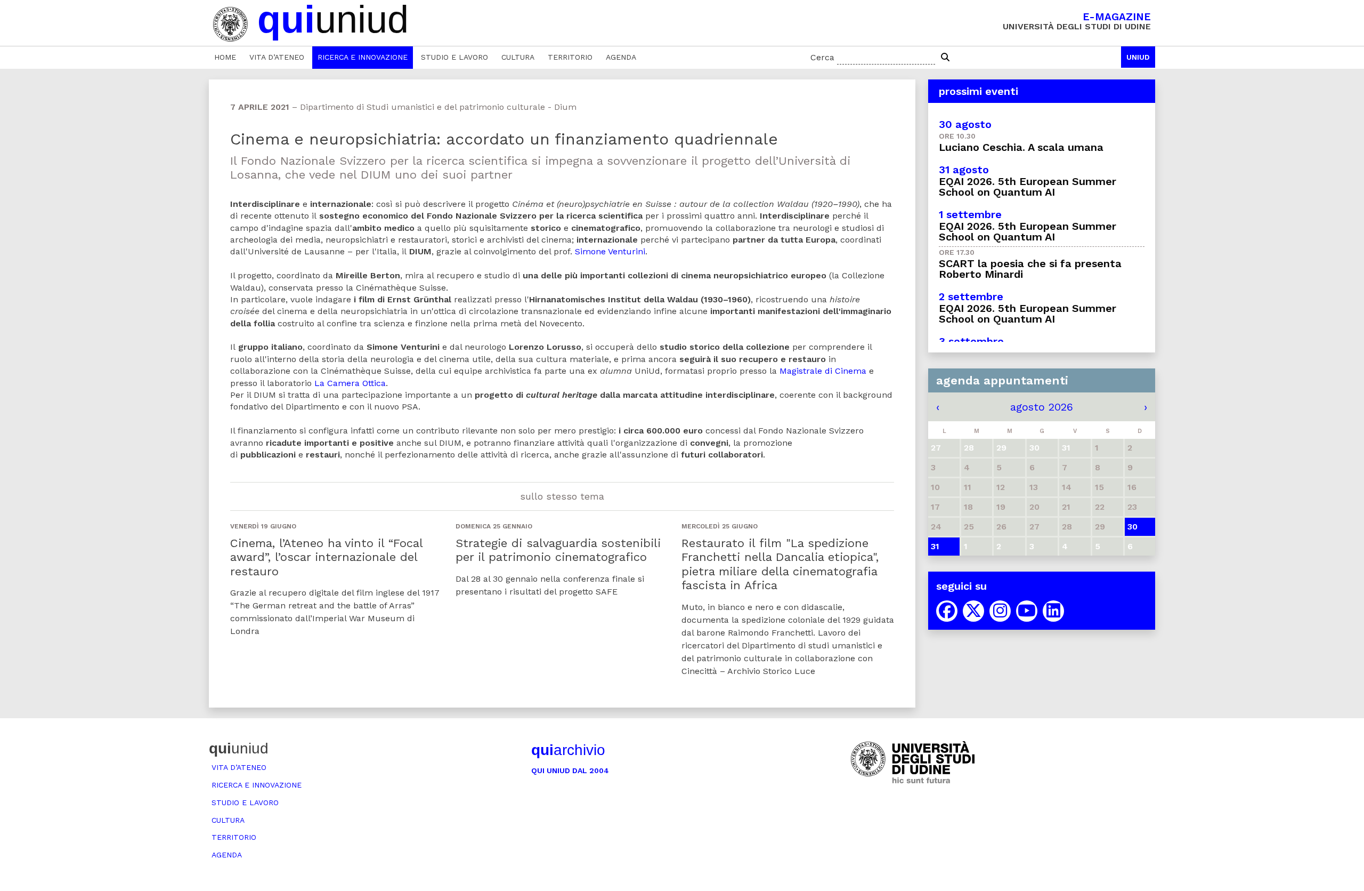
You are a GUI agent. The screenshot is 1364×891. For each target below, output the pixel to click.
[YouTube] (1026, 611)
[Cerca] (945, 57)
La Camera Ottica (350, 383)
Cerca (822, 57)
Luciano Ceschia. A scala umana (1021, 147)
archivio (568, 750)
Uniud (1138, 57)
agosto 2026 (1041, 406)
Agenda (621, 57)
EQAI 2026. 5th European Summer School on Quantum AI (1027, 186)
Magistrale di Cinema (823, 371)
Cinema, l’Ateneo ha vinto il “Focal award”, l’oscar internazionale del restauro (326, 557)
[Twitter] (973, 611)
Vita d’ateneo (276, 57)
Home (225, 57)
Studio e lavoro (454, 57)
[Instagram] (1000, 611)
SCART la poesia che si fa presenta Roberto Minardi (1030, 268)
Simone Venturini (610, 251)
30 (1132, 526)
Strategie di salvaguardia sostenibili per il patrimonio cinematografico (558, 550)
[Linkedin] (1053, 611)
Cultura (517, 57)
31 (935, 546)
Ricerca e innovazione (363, 57)
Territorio (570, 57)
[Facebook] (946, 611)
